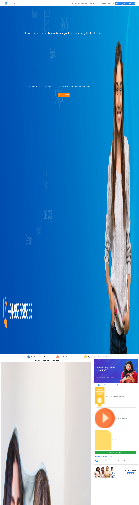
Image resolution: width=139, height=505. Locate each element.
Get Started (130, 473)
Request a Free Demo (115, 453)
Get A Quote (64, 95)
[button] (77, 3)
